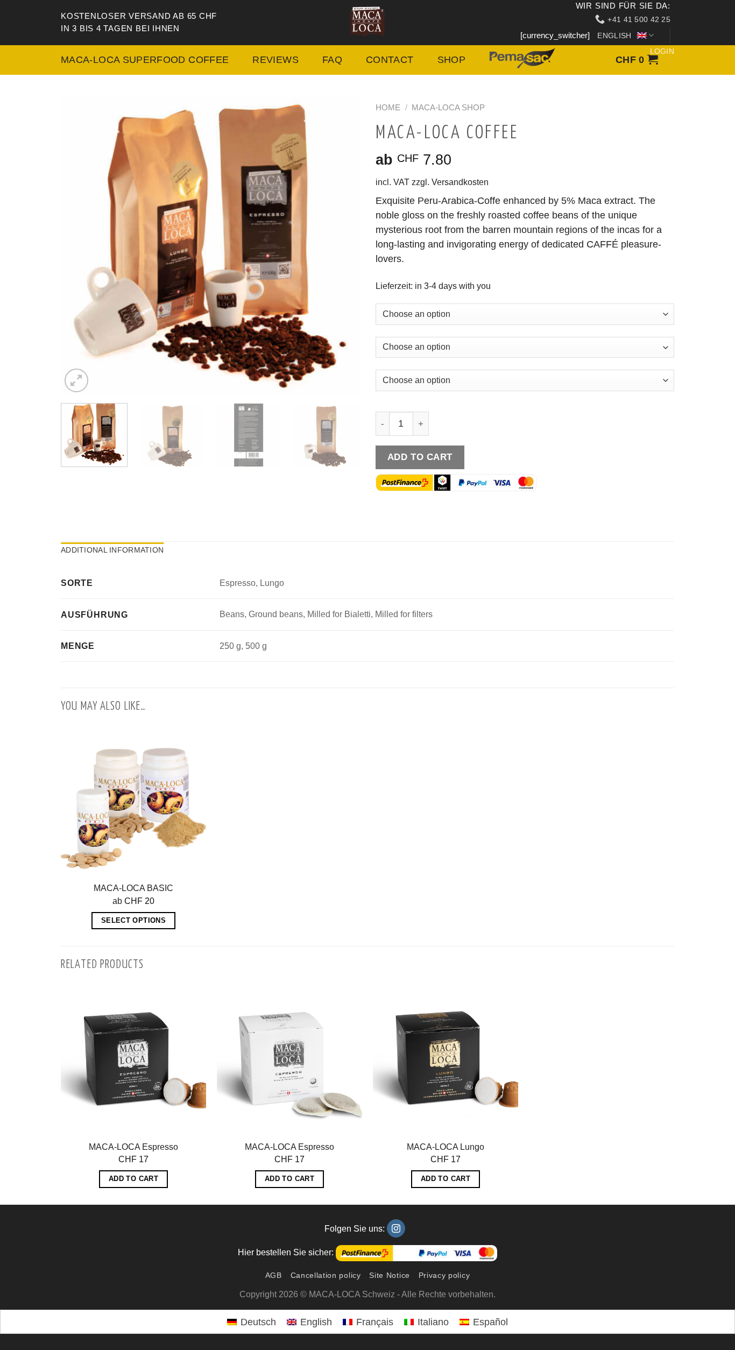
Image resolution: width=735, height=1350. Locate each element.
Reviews (244, 60)
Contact (347, 60)
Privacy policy (444, 1275)
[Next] (340, 245)
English (615, 35)
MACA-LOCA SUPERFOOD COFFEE (131, 60)
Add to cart (420, 456)
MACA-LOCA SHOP (448, 107)
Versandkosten (460, 182)
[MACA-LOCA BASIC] (133, 801)
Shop (403, 60)
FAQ (295, 60)
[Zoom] (76, 380)
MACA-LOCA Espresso (133, 1146)
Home (388, 107)
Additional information (112, 550)
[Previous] (80, 245)
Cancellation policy (326, 1275)
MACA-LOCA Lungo (445, 1146)
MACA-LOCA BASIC (133, 888)
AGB (273, 1275)
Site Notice (389, 1275)
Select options (133, 920)
